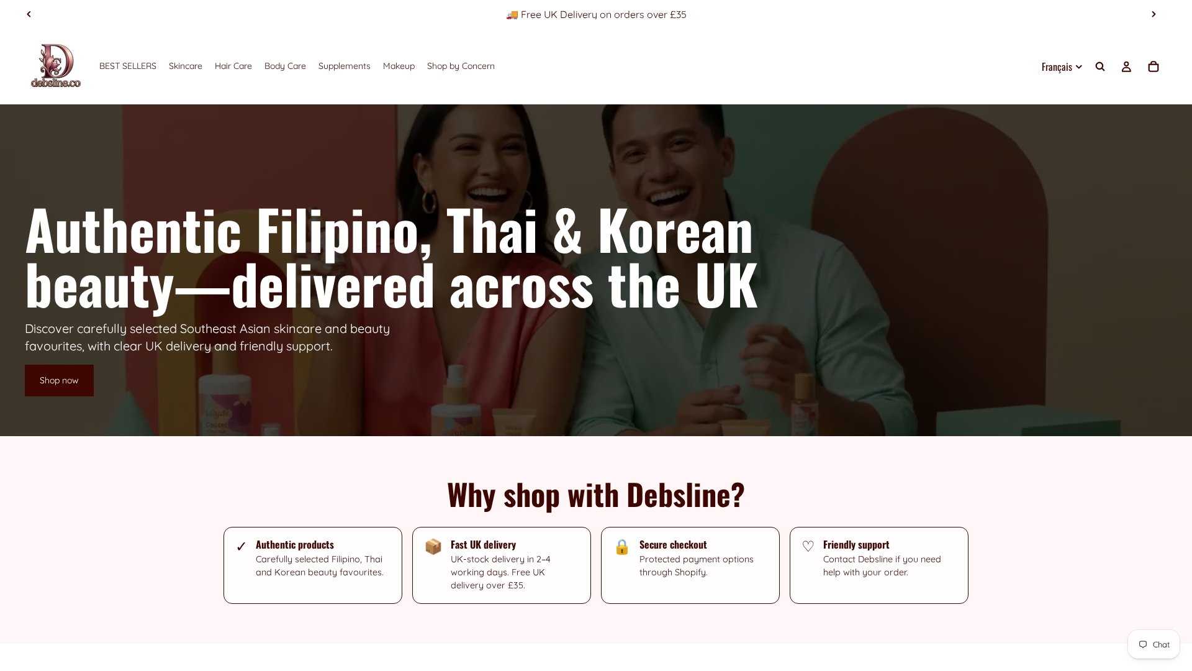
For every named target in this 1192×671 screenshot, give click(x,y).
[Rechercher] (1100, 66)
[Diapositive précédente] (29, 14)
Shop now (59, 380)
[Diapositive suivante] (1153, 14)
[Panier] (1153, 66)
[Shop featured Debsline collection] (596, 270)
